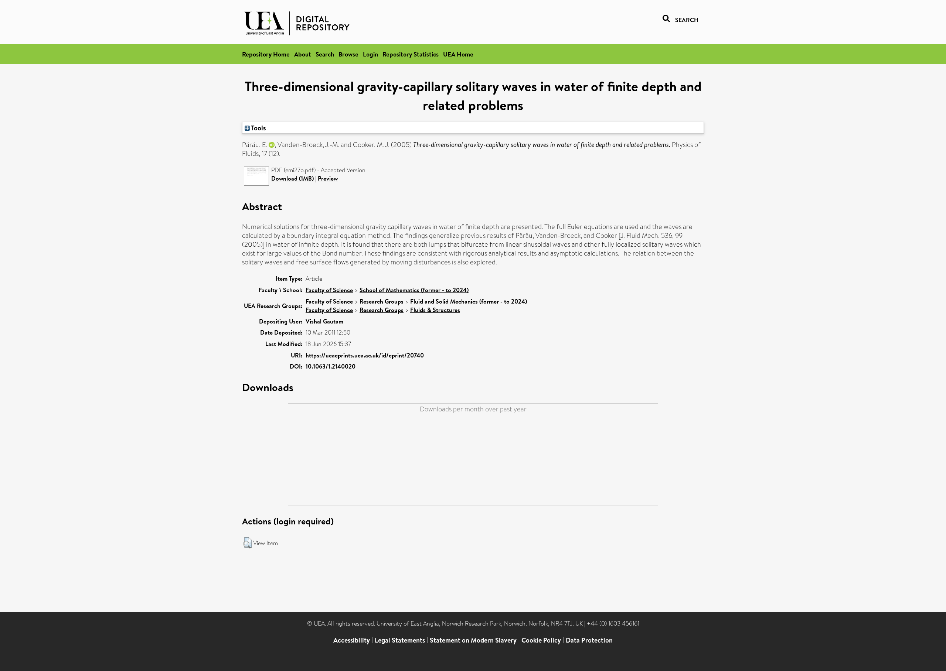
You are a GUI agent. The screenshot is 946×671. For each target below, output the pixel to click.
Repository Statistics (410, 54)
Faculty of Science (329, 290)
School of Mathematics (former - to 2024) (414, 290)
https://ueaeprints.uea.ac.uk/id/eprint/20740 (365, 355)
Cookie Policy (541, 640)
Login (370, 54)
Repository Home (266, 54)
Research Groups (382, 301)
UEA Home (458, 54)
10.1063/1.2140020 (330, 366)
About (302, 54)
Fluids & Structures (435, 310)
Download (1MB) (292, 178)
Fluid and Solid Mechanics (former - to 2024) (468, 301)
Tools (258, 128)
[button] (247, 542)
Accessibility (351, 640)
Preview (328, 178)
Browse (348, 54)
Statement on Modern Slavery (473, 640)
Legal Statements (400, 640)
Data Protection (589, 640)
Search (325, 54)
